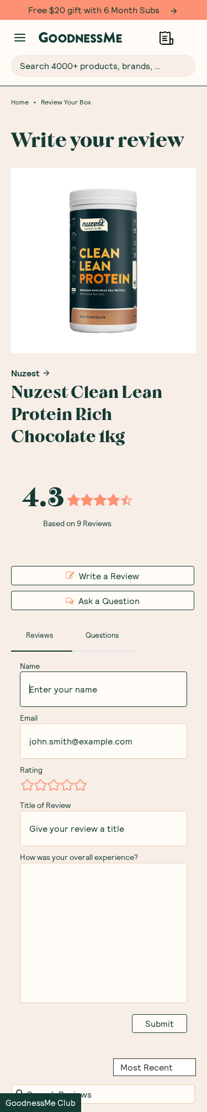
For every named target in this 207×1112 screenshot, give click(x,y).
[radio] (26, 784)
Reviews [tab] (39, 635)
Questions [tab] (102, 635)
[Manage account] (19, 37)
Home (20, 101)
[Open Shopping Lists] (166, 38)
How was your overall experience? (79, 857)
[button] (40, 1102)
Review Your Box (66, 101)
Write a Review (109, 575)
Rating (31, 769)
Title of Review (45, 805)
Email (29, 717)
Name (30, 665)
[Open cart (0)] (189, 38)
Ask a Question (109, 600)
